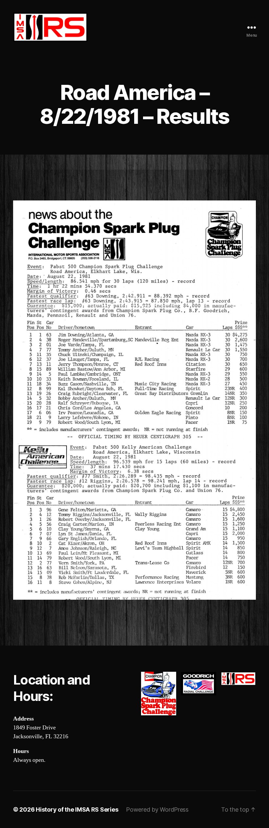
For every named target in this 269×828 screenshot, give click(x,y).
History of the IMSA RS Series (77, 809)
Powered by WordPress (157, 809)
